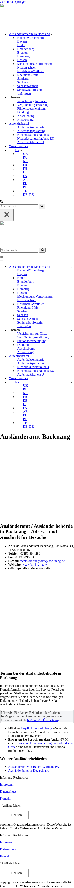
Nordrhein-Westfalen (30, 71)
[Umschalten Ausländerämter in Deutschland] (71, 267)
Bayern (22, 41)
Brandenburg (25, 49)
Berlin (21, 45)
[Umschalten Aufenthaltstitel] (71, 356)
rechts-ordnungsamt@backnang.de (42, 561)
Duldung (23, 112)
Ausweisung (25, 119)
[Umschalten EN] (71, 382)
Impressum (7, 784)
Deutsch (16, 815)
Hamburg (23, 56)
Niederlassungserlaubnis (33, 134)
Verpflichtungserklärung (33, 105)
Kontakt (5, 798)
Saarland (23, 78)
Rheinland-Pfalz (27, 75)
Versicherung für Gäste (32, 101)
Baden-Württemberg (30, 37)
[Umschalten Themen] (71, 330)
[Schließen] (7, 215)
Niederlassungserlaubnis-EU (35, 138)
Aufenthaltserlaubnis (30, 127)
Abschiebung (26, 116)
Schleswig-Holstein (30, 89)
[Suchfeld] (1, 202)
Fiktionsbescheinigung (31, 108)
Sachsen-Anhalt (27, 86)
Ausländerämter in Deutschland (28, 770)
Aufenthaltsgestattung (31, 131)
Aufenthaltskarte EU (30, 142)
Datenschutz (8, 791)
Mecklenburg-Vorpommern (35, 63)
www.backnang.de (34, 564)
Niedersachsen (26, 67)
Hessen (22, 60)
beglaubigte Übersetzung (43, 720)
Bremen (22, 52)
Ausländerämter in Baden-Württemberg (33, 766)
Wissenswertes (18, 146)
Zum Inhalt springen (13, 2)
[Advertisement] (37, 482)
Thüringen (24, 93)
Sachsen (22, 82)
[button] (51, 34)
